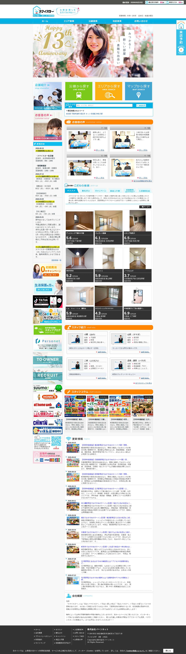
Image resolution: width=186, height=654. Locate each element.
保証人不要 (60, 639)
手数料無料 (76, 114)
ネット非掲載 (91, 114)
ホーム (37, 630)
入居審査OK (78, 630)
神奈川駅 (99, 114)
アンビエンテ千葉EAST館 (75, 233)
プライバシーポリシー (43, 636)
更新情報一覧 (56, 260)
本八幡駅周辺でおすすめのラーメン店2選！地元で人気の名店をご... (106, 503)
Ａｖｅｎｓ (99, 271)
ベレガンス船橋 (100, 233)
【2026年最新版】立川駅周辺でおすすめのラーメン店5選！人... (104, 489)
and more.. (102, 352)
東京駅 (68, 114)
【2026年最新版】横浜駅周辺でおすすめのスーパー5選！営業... (104, 445)
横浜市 (82, 114)
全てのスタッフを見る (143, 383)
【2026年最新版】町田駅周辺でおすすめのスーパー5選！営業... (104, 474)
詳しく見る (100, 150)
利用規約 (38, 639)
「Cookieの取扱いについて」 (135, 651)
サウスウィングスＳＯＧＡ (104, 308)
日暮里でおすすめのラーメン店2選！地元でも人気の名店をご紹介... (106, 532)
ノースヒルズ (128, 271)
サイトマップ (40, 643)
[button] (141, 105)
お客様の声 (78, 639)
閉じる (168, 651)
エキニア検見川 (129, 233)
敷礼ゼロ (59, 633)
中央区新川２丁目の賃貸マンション (134, 308)
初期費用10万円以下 (63, 643)
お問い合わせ (79, 633)
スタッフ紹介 (79, 636)
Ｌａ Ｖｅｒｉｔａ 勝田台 (76, 308)
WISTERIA (70, 271)
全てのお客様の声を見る (143, 181)
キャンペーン (61, 636)
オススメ (59, 630)
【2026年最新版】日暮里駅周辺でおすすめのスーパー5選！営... (104, 460)
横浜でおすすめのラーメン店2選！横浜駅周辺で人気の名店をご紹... (106, 518)
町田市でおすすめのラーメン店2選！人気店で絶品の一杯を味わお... (106, 547)
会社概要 (38, 633)
